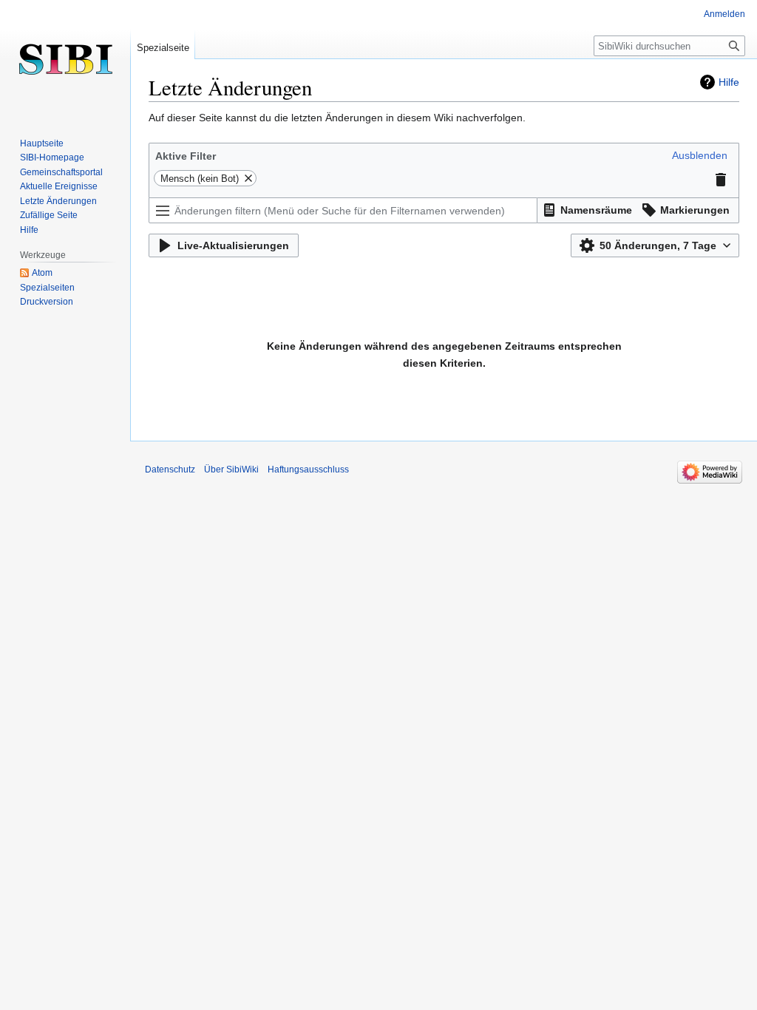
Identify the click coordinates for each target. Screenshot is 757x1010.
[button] (700, 155)
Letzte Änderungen (58, 201)
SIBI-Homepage (52, 157)
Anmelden (724, 14)
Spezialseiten (47, 287)
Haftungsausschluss (308, 469)
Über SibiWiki (231, 469)
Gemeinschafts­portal (61, 172)
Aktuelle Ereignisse (59, 186)
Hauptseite (42, 143)
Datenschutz (170, 469)
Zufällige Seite (49, 215)
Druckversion (46, 301)
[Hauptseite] (65, 59)
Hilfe (729, 82)
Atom (42, 273)
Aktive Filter (185, 156)
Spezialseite (163, 47)
